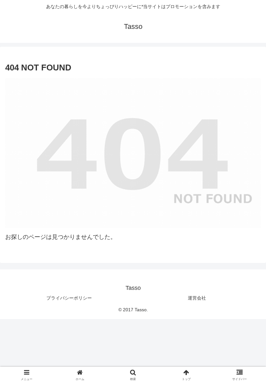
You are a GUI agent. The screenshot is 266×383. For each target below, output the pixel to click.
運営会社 (197, 298)
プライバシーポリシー (69, 298)
